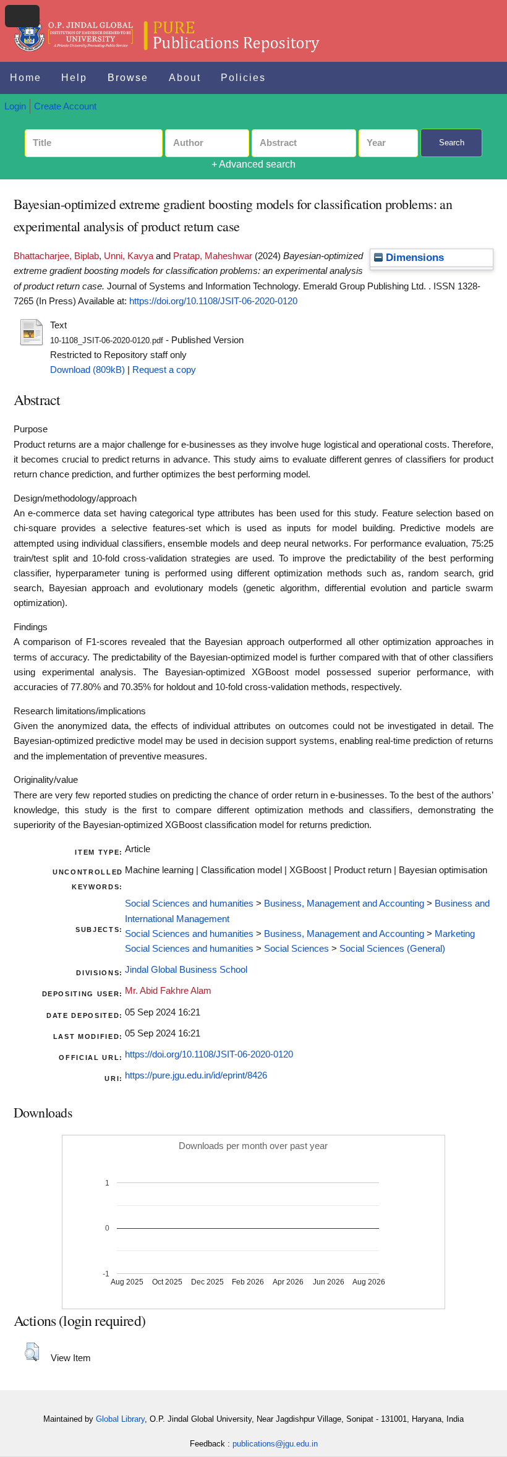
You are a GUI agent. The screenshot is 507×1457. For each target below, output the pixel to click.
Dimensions (413, 257)
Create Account (65, 106)
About (185, 77)
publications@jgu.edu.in (275, 1443)
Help (74, 77)
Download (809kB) (87, 370)
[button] (32, 1352)
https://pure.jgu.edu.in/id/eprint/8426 (196, 1075)
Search (451, 142)
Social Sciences (296, 949)
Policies (243, 77)
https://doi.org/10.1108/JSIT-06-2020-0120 (213, 301)
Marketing (455, 934)
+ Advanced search (253, 164)
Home (25, 77)
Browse (128, 77)
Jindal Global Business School (186, 970)
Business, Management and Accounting (344, 903)
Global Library (120, 1419)
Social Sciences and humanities (189, 903)
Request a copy (164, 370)
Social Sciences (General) (392, 949)
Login (15, 106)
